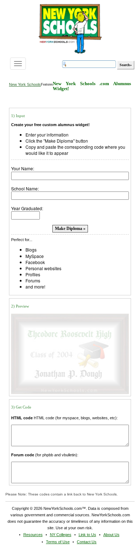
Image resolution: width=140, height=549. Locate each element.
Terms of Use (58, 542)
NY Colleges (60, 534)
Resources (33, 534)
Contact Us (87, 542)
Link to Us (87, 534)
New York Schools (25, 84)
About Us (111, 534)
